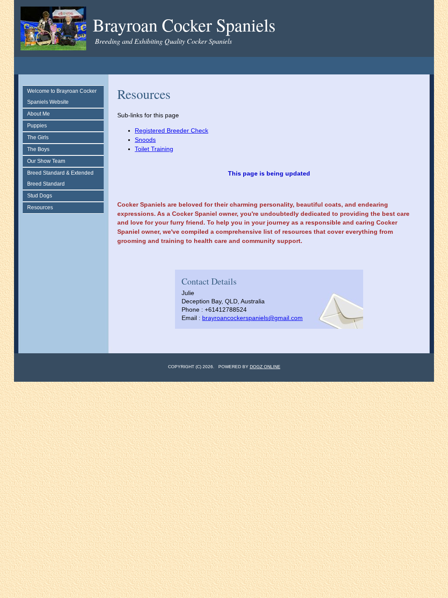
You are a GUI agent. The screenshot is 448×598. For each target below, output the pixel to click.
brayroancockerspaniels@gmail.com (252, 317)
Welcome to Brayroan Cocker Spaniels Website (62, 96)
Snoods (145, 139)
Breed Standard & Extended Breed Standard (60, 178)
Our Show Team (46, 161)
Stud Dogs (39, 196)
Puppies (37, 126)
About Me (38, 114)
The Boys (38, 149)
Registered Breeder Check (171, 130)
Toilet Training (154, 148)
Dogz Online (265, 366)
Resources (40, 207)
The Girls (38, 137)
